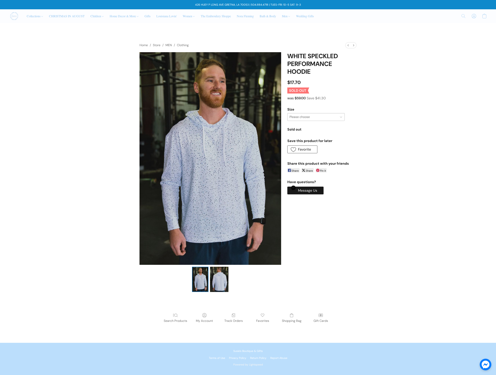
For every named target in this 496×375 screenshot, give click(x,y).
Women (188, 16)
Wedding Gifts (305, 16)
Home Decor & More (123, 16)
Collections (34, 16)
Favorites (262, 321)
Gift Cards (320, 321)
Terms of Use (217, 358)
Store (156, 45)
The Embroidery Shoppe (216, 16)
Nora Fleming (245, 16)
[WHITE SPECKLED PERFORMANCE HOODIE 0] (200, 279)
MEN (168, 45)
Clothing (183, 45)
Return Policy (258, 358)
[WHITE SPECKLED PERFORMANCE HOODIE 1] (219, 279)
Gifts (148, 16)
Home (144, 45)
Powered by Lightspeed (248, 364)
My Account (204, 321)
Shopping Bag (291, 321)
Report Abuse (278, 358)
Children (96, 16)
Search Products (175, 321)
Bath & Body (268, 16)
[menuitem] (348, 45)
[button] (14, 16)
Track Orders (233, 321)
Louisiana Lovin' (166, 16)
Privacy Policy (237, 358)
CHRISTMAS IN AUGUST (67, 16)
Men (285, 16)
